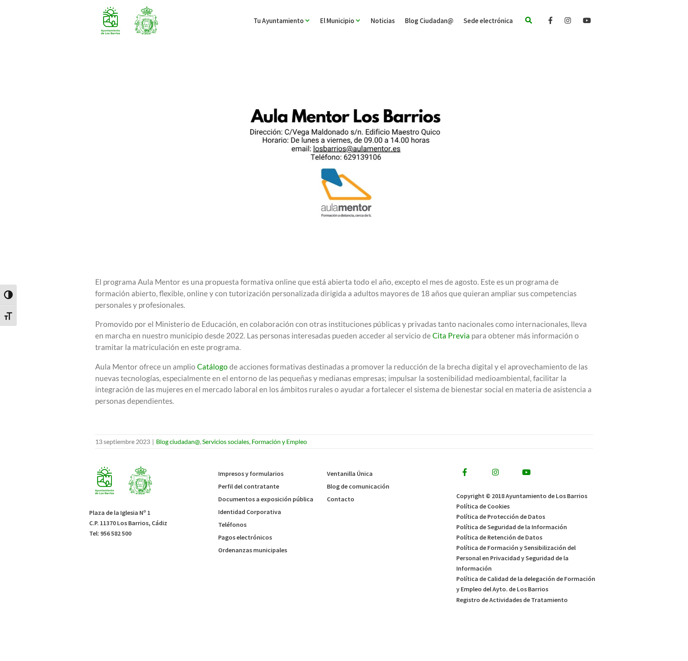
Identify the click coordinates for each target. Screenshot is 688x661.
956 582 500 (115, 533)
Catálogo (212, 366)
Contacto (340, 499)
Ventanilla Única (350, 473)
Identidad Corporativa (249, 512)
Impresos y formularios (250, 473)
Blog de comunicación (358, 486)
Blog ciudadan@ (178, 441)
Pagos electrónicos (245, 537)
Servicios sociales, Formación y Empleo (254, 441)
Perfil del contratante (248, 486)
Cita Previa (450, 335)
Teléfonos (232, 524)
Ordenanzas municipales (252, 550)
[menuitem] (287, 20)
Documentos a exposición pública (265, 499)
